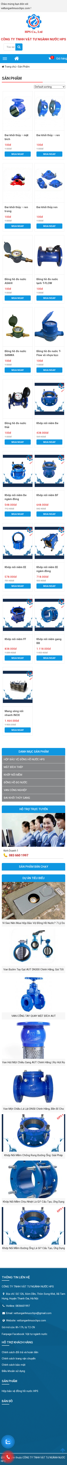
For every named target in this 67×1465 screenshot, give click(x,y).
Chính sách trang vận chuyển (19, 1358)
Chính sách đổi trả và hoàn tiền (20, 1352)
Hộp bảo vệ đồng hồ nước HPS (24, 759)
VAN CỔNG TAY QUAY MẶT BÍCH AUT (33, 1016)
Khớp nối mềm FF (15, 639)
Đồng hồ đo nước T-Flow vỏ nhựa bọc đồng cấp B (48, 353)
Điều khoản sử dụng (13, 1371)
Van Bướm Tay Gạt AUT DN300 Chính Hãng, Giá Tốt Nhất (33, 970)
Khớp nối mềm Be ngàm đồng (16, 497)
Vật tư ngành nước (36, 1334)
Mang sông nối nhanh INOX (14, 713)
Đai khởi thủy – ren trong (16, 209)
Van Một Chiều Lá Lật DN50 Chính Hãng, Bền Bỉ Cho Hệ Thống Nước (33, 1109)
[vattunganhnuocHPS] (34, 23)
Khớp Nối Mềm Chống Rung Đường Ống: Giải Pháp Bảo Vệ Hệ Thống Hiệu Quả (33, 1156)
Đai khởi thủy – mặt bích (16, 137)
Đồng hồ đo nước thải (15, 425)
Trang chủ (10, 66)
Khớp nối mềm (13, 774)
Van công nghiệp (15, 790)
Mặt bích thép (13, 767)
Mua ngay (17, 154)
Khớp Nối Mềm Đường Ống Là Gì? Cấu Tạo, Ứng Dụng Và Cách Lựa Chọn (33, 1249)
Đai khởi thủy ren (47, 207)
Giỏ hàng (61, 58)
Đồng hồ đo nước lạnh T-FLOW (47, 281)
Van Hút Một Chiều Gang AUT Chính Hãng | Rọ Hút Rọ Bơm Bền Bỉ (33, 1063)
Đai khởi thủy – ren (48, 135)
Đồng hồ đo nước (15, 782)
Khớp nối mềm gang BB (48, 641)
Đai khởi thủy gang (17, 797)
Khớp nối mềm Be (47, 423)
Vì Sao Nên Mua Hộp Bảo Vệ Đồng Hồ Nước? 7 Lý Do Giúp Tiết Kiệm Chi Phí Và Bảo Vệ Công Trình (33, 924)
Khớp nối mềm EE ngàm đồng (47, 569)
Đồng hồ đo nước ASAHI (15, 281)
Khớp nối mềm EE (15, 567)
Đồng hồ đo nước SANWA (15, 353)
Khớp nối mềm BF (47, 495)
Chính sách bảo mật (13, 1364)
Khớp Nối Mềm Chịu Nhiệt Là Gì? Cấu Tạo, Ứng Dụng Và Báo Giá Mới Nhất (33, 1202)
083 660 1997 (18, 855)
